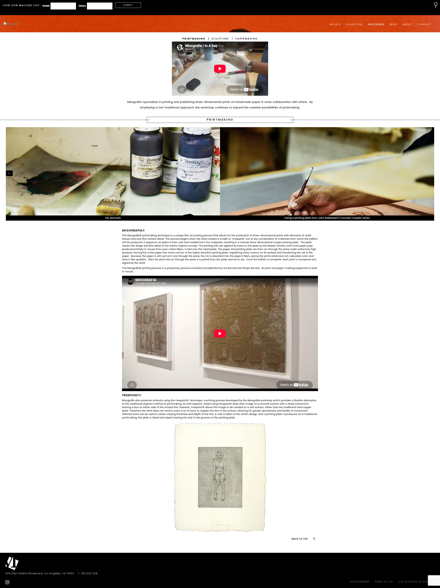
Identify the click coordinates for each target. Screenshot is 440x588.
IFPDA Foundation (14, 582)
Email (82, 6)
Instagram (7, 582)
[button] (434, 5)
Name (46, 6)
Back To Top (300, 539)
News (393, 24)
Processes (376, 24)
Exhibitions (354, 24)
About (407, 24)
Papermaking (246, 39)
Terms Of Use (384, 582)
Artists (335, 24)
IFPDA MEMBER (359, 582)
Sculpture (220, 39)
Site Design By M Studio (415, 582)
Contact (424, 24)
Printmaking (193, 39)
